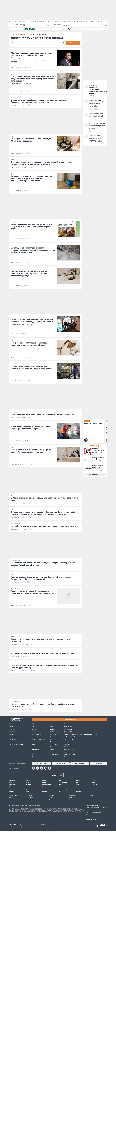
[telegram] (37, 768)
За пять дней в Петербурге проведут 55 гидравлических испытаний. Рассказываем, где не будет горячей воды (33, 250)
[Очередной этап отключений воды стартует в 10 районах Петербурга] (68, 143)
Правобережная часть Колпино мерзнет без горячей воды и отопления (43, 526)
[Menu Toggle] (10, 25)
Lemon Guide (71, 21)
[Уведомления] (102, 25)
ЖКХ (33, 754)
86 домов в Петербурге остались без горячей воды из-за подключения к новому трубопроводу (44, 666)
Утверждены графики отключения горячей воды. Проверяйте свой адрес (30, 427)
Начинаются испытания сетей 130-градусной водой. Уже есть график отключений (31, 451)
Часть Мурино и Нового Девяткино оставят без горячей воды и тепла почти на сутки (42, 705)
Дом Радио (67, 747)
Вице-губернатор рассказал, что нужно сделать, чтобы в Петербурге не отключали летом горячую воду (31, 273)
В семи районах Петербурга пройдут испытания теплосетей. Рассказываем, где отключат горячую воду (38, 101)
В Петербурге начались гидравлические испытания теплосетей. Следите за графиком (31, 367)
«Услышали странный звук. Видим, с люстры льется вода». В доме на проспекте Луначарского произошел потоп (31, 178)
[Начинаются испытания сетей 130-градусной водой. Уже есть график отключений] (68, 454)
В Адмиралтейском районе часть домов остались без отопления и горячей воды (45, 499)
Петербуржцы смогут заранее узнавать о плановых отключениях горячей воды (30, 344)
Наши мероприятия (14, 737)
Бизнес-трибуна (36, 734)
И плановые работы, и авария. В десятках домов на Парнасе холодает (43, 653)
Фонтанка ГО (34, 21)
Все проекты (67, 757)
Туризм (52, 747)
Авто (33, 726)
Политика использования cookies (93, 812)
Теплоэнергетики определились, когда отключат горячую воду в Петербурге (40, 640)
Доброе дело (35, 749)
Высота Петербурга (69, 754)
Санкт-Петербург (16, 34)
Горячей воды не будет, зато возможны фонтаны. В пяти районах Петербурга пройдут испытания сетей (41, 578)
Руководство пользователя (92, 819)
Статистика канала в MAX (16, 744)
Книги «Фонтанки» (69, 742)
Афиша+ (34, 729)
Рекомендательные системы (92, 814)
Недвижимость (36, 757)
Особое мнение (54, 731)
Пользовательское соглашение (93, 805)
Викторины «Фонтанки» (38, 739)
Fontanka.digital (68, 744)
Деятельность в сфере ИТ (92, 817)
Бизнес (34, 731)
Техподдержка (13, 731)
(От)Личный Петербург (70, 737)
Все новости (25, 34)
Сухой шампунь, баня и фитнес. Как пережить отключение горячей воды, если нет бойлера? (32, 320)
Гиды (33, 744)
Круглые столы (68, 752)
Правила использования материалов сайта (96, 810)
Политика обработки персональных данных (96, 807)
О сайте (11, 726)
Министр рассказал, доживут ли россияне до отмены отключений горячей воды (31, 54)
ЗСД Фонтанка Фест (81, 21)
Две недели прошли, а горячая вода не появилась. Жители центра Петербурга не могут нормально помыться (41, 163)
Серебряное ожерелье (45, 21)
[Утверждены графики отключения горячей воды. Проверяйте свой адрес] (68, 431)
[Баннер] (29, 29)
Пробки (58, 25)
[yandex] (49, 768)
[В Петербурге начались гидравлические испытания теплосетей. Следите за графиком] (68, 371)
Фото (51, 757)
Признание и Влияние (60, 21)
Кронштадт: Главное (70, 749)
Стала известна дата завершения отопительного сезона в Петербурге (42, 414)
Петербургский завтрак (96, 21)
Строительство (54, 742)
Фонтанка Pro (68, 726)
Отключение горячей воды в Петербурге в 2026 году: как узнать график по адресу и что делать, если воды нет (33, 78)
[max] (33, 768)
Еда (33, 752)
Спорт (52, 739)
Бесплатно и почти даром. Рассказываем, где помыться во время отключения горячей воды (32, 592)
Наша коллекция (69, 739)
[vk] (41, 768)
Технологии (53, 744)
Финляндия (53, 752)
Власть (34, 742)
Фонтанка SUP (13, 21)
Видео (33, 737)
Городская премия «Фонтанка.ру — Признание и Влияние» (80, 734)
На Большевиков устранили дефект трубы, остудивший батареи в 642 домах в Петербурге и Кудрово (43, 564)
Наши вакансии (13, 742)
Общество (53, 729)
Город (33, 747)
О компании (12, 739)
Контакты (12, 729)
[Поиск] (98, 25)
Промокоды (95, 446)
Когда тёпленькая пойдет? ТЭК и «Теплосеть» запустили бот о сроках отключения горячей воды (32, 226)
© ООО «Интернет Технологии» (48, 824)
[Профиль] (106, 25)
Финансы (53, 749)
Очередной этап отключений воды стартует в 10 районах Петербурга (32, 140)
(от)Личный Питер (24, 21)
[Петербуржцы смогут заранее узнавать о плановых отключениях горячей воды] (68, 347)
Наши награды (89, 821)
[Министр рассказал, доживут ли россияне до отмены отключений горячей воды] (68, 58)
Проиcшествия (54, 737)
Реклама (11, 734)
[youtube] (45, 768)
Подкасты (53, 734)
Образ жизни (54, 726)
